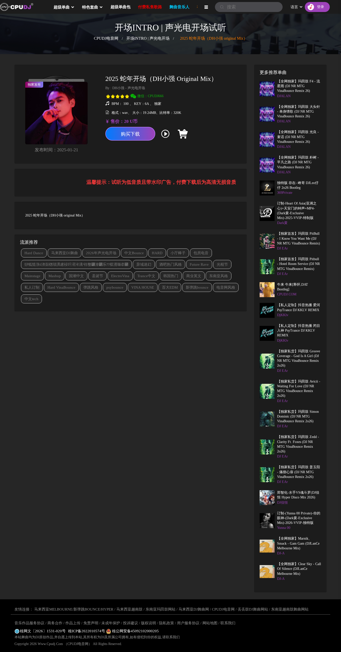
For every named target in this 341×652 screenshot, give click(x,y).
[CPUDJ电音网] (25, 7)
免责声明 (90, 623)
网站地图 (209, 623)
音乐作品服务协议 (29, 623)
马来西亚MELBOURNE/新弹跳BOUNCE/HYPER (73, 609)
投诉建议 (130, 623)
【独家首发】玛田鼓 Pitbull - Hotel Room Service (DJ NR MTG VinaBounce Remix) (298, 264)
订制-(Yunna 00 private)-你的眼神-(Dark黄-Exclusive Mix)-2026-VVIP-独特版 (298, 518)
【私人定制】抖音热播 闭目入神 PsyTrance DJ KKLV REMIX (298, 330)
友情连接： (23, 609)
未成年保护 (110, 623)
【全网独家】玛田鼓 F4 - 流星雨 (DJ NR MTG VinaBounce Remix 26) (298, 86)
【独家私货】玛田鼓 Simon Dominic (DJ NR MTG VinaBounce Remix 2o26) (298, 416)
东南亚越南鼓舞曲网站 (290, 609)
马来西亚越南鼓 (129, 609)
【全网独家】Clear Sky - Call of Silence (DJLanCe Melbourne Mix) (299, 569)
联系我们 (227, 623)
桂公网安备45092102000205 (135, 631)
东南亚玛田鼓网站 (160, 609)
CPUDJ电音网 (106, 38)
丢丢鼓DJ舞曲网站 (253, 609)
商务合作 (54, 623)
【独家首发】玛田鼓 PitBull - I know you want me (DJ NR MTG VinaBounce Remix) (298, 238)
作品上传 (72, 623)
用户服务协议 (188, 623)
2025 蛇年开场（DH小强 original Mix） (213, 38)
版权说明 (148, 623)
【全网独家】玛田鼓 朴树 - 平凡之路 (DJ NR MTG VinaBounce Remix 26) (298, 162)
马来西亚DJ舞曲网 (193, 609)
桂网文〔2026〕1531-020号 (43, 631)
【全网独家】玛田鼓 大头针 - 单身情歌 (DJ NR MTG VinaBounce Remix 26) (298, 111)
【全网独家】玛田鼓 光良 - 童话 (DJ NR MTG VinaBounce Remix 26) (298, 137)
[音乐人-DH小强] (201, 134)
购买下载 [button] (130, 134)
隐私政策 (166, 623)
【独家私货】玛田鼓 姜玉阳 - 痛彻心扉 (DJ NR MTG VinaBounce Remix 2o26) (298, 472)
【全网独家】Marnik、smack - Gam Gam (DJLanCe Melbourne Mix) (298, 543)
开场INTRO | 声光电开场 (148, 38)
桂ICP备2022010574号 (87, 631)
